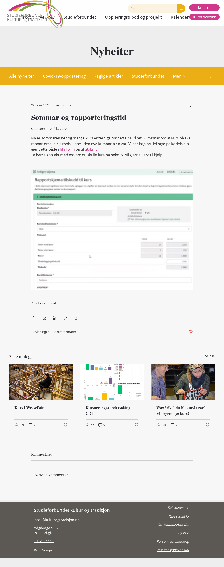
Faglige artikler (108, 76)
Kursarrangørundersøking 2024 (108, 410)
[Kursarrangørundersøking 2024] (112, 382)
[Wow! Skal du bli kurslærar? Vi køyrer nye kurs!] (183, 382)
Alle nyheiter (21, 76)
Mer (177, 76)
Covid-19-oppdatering (64, 76)
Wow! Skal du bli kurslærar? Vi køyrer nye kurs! (181, 410)
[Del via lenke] (65, 318)
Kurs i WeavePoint (30, 408)
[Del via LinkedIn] (54, 318)
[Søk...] (181, 8)
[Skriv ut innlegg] (76, 318)
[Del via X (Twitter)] (44, 318)
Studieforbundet (148, 76)
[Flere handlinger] (190, 105)
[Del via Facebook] (33, 318)
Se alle (210, 356)
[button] (79, 17)
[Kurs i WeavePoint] (41, 382)
